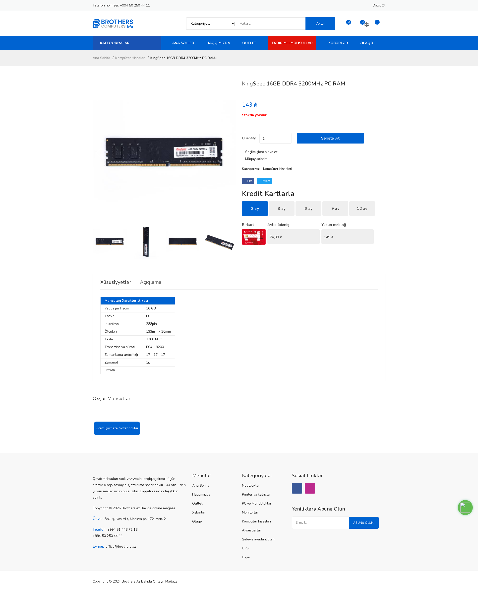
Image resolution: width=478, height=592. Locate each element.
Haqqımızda (218, 43)
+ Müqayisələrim (254, 158)
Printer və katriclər (256, 494)
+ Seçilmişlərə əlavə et (259, 151)
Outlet (249, 43)
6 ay (308, 208)
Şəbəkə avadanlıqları (258, 539)
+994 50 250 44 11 (135, 5)
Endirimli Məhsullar (292, 43)
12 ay (362, 208)
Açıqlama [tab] (150, 282)
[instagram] (310, 488)
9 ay (335, 208)
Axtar (320, 23)
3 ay (282, 208)
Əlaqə (366, 43)
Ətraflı (110, 370)
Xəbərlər (338, 43)
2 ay (255, 208)
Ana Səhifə (183, 43)
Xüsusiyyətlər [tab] (115, 282)
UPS (245, 548)
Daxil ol (379, 5)
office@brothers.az (121, 546)
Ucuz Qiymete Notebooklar (117, 428)
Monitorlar (250, 512)
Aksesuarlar (251, 530)
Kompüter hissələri (130, 58)
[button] (230, 153)
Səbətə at (330, 138)
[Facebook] (297, 488)
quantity (249, 138)
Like (249, 181)
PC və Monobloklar (256, 503)
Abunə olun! (363, 523)
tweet (265, 181)
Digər (246, 557)
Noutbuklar (251, 485)
